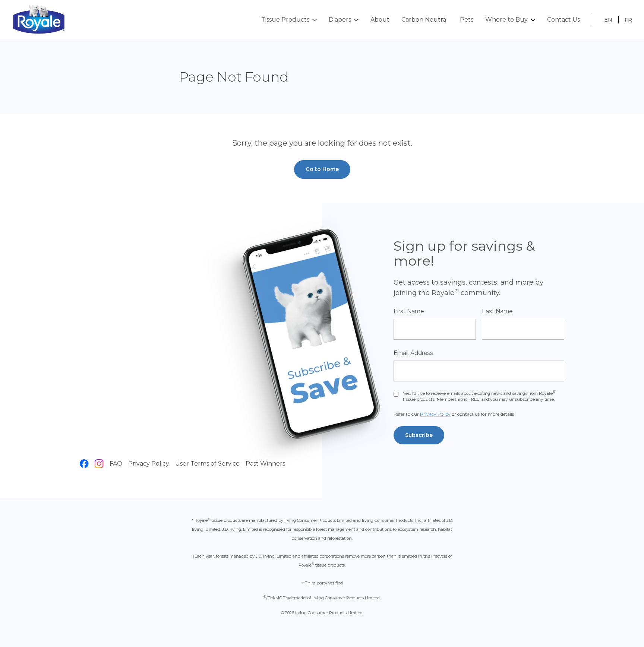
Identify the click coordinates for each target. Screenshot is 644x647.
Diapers (340, 19)
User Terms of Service (207, 463)
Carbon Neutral (424, 19)
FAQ (116, 463)
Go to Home (322, 169)
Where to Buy (506, 19)
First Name (409, 311)
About (379, 19)
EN (608, 19)
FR (628, 19)
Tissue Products (285, 19)
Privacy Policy (148, 463)
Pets (466, 19)
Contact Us (563, 19)
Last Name (497, 311)
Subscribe (419, 435)
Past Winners (265, 463)
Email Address (413, 352)
